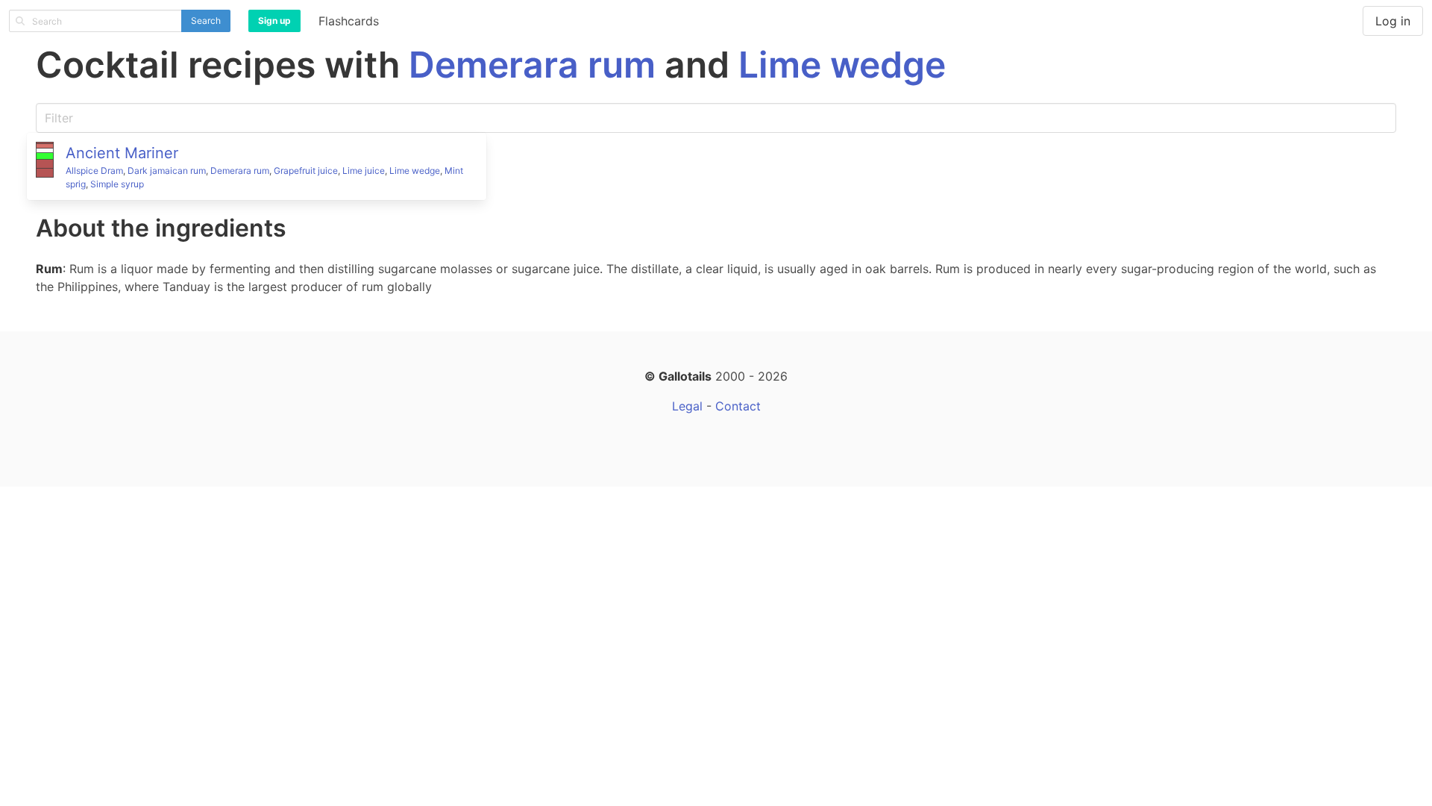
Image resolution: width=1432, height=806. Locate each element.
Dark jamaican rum (167, 170)
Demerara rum (532, 65)
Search (206, 20)
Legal (687, 406)
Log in (1392, 20)
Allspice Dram (94, 170)
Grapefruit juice (306, 170)
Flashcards (348, 20)
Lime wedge (842, 65)
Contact (738, 406)
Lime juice (363, 170)
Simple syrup (117, 184)
